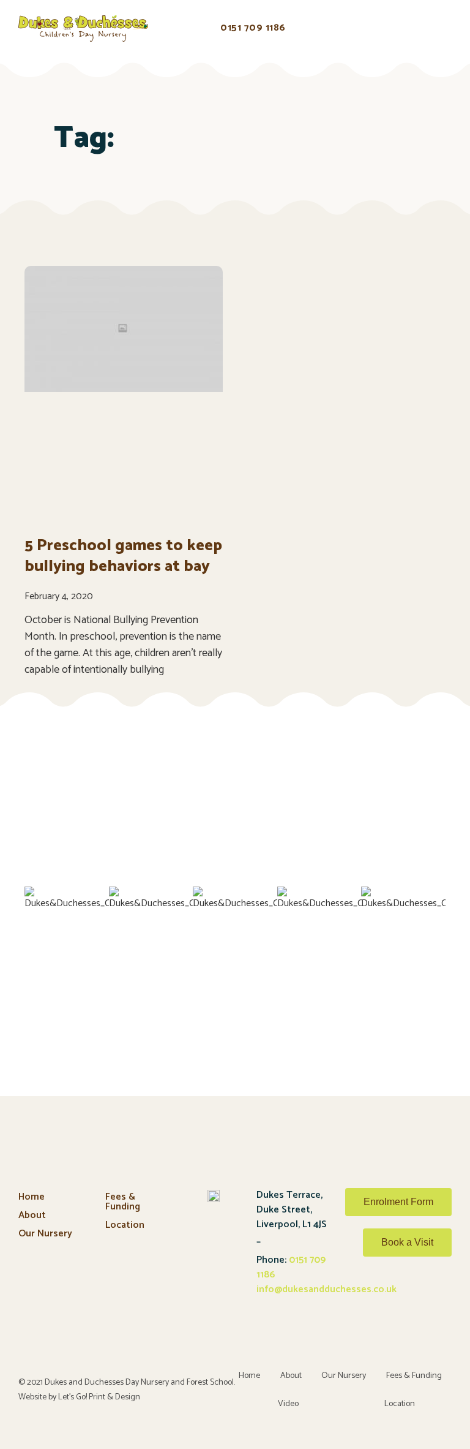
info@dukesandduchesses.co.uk (326, 1289)
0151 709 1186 (291, 1267)
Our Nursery (45, 1233)
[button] (174, 30)
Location (124, 1225)
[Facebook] (404, 1297)
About (32, 1215)
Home (31, 1197)
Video (288, 1404)
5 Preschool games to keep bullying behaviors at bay (123, 556)
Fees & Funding (122, 1202)
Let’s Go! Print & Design (99, 1397)
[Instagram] (436, 1297)
